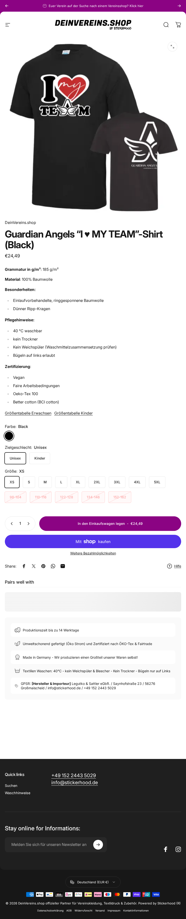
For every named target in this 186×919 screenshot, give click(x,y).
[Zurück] (6, 6)
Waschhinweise (17, 793)
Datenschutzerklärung (50, 910)
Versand (100, 910)
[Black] (9, 436)
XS (12, 482)
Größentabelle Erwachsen (28, 413)
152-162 (119, 497)
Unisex (15, 458)
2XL (97, 482)
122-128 (66, 497)
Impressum (114, 910)
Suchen (11, 785)
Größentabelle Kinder (73, 413)
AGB (69, 910)
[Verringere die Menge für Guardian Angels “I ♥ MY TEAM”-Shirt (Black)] (10, 524)
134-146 (93, 497)
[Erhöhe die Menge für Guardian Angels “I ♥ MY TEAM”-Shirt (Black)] (29, 524)
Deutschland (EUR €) (93, 882)
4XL (137, 482)
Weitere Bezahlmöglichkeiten (93, 553)
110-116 (40, 497)
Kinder (39, 458)
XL (78, 482)
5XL (157, 482)
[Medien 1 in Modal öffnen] (172, 46)
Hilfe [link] (177, 566)
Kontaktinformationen (136, 910)
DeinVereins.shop (20, 222)
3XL (117, 482)
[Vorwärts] (179, 6)
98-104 (15, 497)
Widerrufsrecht (83, 910)
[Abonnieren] (98, 845)
